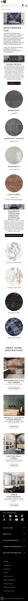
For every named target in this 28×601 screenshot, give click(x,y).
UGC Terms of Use (8, 576)
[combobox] (12, 6)
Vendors (6, 572)
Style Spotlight (6, 9)
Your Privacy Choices (9, 591)
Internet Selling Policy (9, 580)
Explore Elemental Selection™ (14, 235)
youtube (16, 519)
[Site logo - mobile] (4, 1)
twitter (4, 519)
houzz (16, 516)
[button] (26, 6)
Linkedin (22, 519)
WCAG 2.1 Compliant (9, 587)
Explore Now (14, 426)
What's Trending (14, 388)
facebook (22, 516)
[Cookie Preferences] (2, 598)
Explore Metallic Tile (14, 83)
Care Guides (14, 505)
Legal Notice (7, 569)
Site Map (6, 561)
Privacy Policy (7, 565)
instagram (10, 519)
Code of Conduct (8, 583)
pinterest (10, 516)
